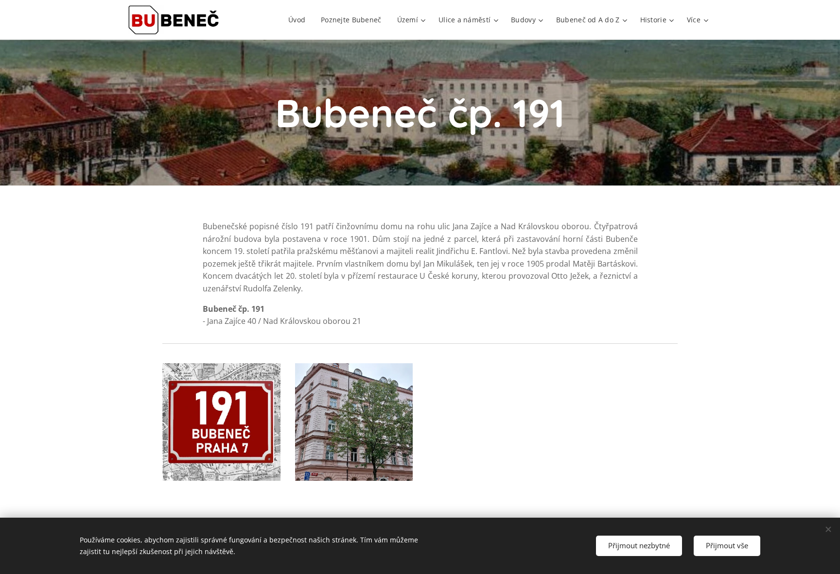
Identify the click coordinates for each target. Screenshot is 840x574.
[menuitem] (299, 20)
